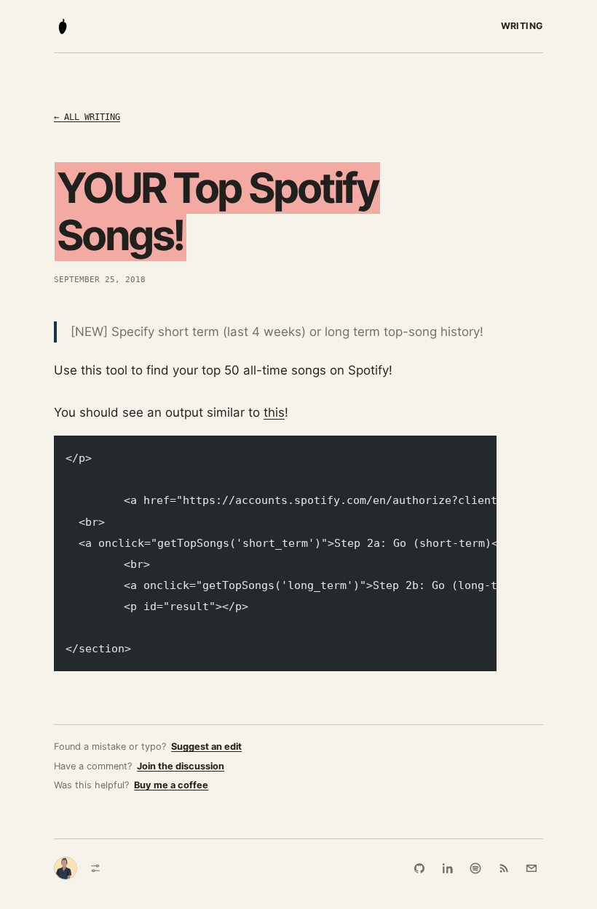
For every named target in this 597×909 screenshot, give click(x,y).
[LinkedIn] (447, 868)
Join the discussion (180, 766)
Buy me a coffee (171, 785)
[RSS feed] (503, 868)
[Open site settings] (95, 868)
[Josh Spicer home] (62, 26)
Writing (522, 25)
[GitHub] (419, 868)
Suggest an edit (206, 746)
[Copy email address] (531, 868)
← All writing (87, 117)
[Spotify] (475, 868)
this (274, 412)
